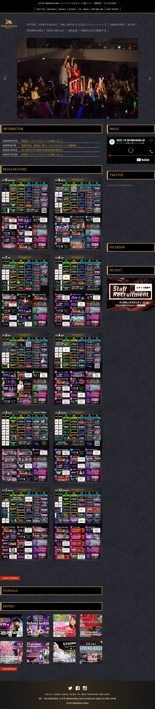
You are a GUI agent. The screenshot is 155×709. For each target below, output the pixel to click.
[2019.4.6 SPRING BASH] (91, 663)
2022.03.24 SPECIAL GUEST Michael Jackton (38, 634)
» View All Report (9, 669)
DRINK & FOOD (117, 24)
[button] (5, 78)
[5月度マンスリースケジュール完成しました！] (24, 405)
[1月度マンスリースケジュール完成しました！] (24, 560)
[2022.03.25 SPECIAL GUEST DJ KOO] (11, 636)
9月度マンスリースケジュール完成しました (42, 141)
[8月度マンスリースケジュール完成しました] (77, 250)
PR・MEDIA (84, 9)
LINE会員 (72, 30)
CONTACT (62, 9)
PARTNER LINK (97, 9)
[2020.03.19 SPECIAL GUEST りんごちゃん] (64, 636)
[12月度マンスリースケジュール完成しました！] (77, 560)
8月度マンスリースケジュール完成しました (42, 154)
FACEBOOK (51, 9)
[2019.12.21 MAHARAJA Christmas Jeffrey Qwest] (91, 636)
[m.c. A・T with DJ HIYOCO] (38, 663)
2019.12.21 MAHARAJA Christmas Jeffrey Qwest (89, 634)
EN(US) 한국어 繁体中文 (94, 30)
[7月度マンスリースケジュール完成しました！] (24, 327)
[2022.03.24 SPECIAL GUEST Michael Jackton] (38, 636)
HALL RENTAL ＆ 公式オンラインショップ (84, 24)
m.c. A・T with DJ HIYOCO (37, 661)
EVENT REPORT (112, 9)
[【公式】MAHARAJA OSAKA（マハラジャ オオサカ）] (9, 28)
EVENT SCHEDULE (48, 24)
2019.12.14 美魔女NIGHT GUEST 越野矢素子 (10, 660)
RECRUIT (72, 9)
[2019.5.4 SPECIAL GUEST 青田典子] (64, 663)
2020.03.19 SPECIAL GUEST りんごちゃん (64, 634)
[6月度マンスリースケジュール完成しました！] (77, 327)
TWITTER (40, 9)
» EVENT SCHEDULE (10, 578)
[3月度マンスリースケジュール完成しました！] (24, 482)
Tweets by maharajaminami (119, 185)
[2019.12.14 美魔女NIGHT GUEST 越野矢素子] (11, 663)
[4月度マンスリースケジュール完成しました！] (77, 405)
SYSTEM (31, 24)
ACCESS (131, 24)
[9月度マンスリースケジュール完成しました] (24, 250)
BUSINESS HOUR (35, 30)
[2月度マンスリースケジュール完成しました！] (77, 482)
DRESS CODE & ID (55, 30)
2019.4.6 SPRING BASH (89, 661)
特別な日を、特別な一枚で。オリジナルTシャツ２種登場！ (49, 145)
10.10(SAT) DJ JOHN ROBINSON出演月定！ (42, 150)
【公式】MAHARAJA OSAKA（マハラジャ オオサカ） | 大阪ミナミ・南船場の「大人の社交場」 (77, 3)
